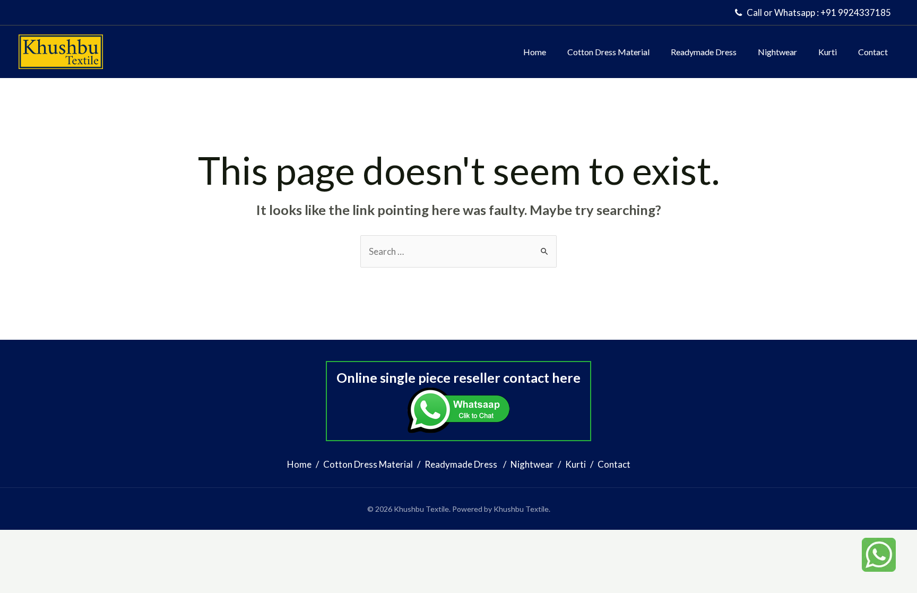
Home (534, 52)
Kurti (827, 52)
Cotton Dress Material (608, 52)
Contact (873, 52)
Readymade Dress (704, 52)
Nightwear (777, 52)
